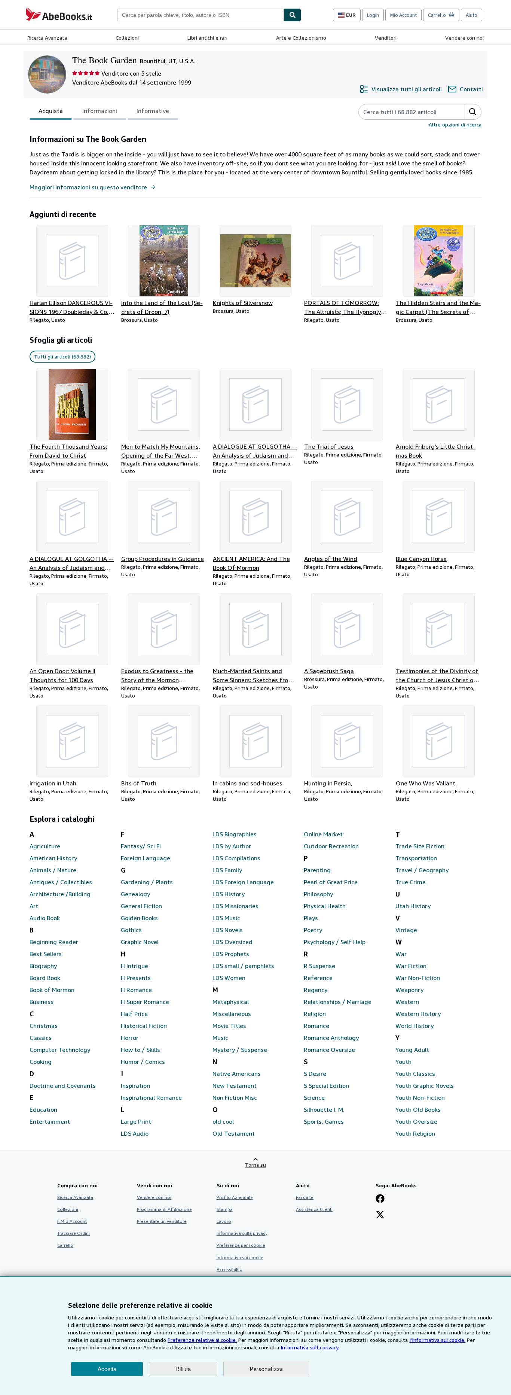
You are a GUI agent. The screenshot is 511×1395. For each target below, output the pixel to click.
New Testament (234, 1085)
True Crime (410, 882)
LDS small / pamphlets (243, 966)
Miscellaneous (231, 1013)
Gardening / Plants (147, 882)
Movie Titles (229, 1025)
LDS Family (227, 870)
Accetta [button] (107, 1369)
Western (407, 1001)
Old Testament (233, 1133)
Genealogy (135, 894)
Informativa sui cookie (240, 1257)
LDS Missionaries (235, 906)
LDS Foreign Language (243, 882)
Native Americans (236, 1073)
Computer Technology (60, 1049)
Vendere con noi (464, 37)
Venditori (386, 37)
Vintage (406, 930)
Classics (41, 1037)
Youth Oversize (416, 1121)
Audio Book (45, 918)
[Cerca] (292, 15)
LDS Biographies (234, 834)
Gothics (131, 930)
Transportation (416, 858)
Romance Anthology (331, 1037)
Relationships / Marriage (337, 1001)
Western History (418, 1013)
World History (414, 1025)
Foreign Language (145, 858)
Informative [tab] (153, 111)
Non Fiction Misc (234, 1097)
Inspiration (135, 1085)
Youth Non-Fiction (420, 1097)
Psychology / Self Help (334, 942)
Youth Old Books (418, 1109)
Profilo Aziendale (235, 1197)
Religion (315, 1013)
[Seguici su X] (380, 1215)
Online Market (323, 834)
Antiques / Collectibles (61, 882)
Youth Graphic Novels (424, 1085)
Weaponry (409, 989)
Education (43, 1109)
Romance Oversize (329, 1049)
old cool (223, 1121)
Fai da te (304, 1197)
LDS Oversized (232, 942)
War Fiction (410, 966)
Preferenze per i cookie (241, 1245)
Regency (315, 989)
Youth (403, 1061)
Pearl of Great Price (331, 882)
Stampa (225, 1209)
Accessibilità (229, 1269)
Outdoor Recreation (331, 846)
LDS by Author (231, 846)
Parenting (317, 870)
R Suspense (319, 966)
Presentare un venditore (162, 1221)
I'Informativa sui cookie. (437, 1340)
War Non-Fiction (417, 978)
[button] (473, 111)
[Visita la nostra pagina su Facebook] (380, 1199)
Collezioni (127, 37)
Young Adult (412, 1049)
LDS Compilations (236, 858)
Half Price (134, 1013)
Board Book (45, 978)
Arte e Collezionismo (301, 37)
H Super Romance (145, 1001)
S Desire (315, 1073)
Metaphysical (230, 1001)
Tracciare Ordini (73, 1233)
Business (41, 1001)
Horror (129, 1037)
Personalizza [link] (266, 1368)
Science (314, 1097)
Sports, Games (324, 1121)
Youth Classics (415, 1073)
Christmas (44, 1025)
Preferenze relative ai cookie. (202, 1340)
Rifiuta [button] (183, 1369)
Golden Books (139, 918)
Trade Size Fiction (419, 846)
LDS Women (228, 978)
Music (220, 1037)
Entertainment (50, 1121)
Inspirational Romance (151, 1097)
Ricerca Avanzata (47, 37)
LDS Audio (135, 1133)
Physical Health (325, 906)
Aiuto (471, 15)
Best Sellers (46, 954)
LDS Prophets (230, 954)
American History (53, 858)
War (401, 954)
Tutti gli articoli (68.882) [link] (62, 356)
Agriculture (45, 846)
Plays (311, 918)
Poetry (313, 930)
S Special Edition (326, 1085)
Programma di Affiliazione (164, 1209)
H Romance (136, 989)
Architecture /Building (60, 894)
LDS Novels (227, 930)
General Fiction (141, 906)
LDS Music (226, 918)
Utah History (413, 906)
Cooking (41, 1061)
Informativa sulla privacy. (310, 1347)
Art (34, 906)
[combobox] (200, 15)
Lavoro (224, 1221)
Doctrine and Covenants (63, 1085)
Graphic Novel (140, 942)
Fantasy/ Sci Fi (141, 846)
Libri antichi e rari (207, 37)
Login (373, 15)
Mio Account (403, 15)
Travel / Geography (422, 870)
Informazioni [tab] (99, 111)
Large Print (136, 1121)
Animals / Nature (53, 870)
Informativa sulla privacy (242, 1233)
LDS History (228, 894)
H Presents (136, 978)
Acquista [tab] (51, 111)
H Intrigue (134, 966)
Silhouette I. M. (324, 1109)
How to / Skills (140, 1049)
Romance (316, 1025)
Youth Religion (415, 1133)
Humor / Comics (143, 1061)
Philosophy (318, 894)
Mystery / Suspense (239, 1049)
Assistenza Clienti (314, 1209)
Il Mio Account (72, 1221)
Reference (318, 978)
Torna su (255, 1165)
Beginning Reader (54, 942)
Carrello (65, 1245)
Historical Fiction (144, 1025)
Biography (43, 966)
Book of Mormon (52, 989)
